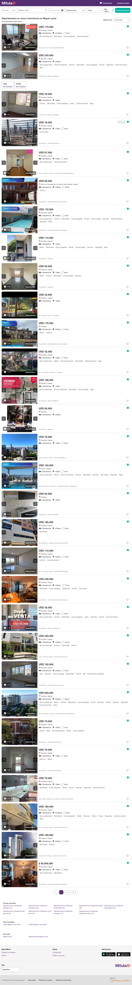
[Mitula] (9, 3)
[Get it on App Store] (123, 954)
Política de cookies (45, 980)
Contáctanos (57, 952)
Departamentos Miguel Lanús (38, 936)
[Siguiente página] (75, 892)
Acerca (4, 955)
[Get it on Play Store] (109, 954)
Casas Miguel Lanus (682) (11, 924)
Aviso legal (32, 980)
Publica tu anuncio (59, 955)
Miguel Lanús (7, 936)
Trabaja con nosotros (8, 952)
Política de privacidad (63, 980)
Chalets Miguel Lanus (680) (38, 924)
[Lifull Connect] (120, 981)
